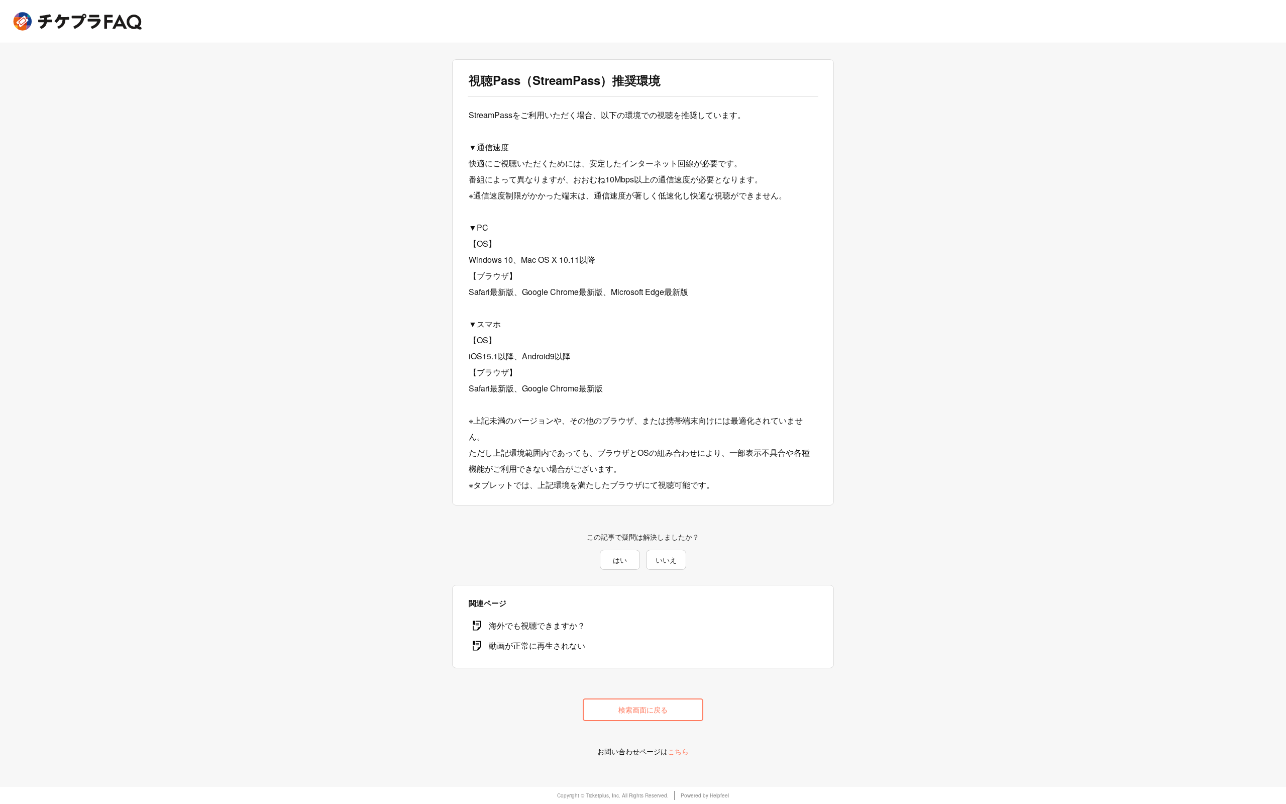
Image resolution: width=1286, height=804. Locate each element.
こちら (678, 751)
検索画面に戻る (643, 710)
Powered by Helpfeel (705, 795)
